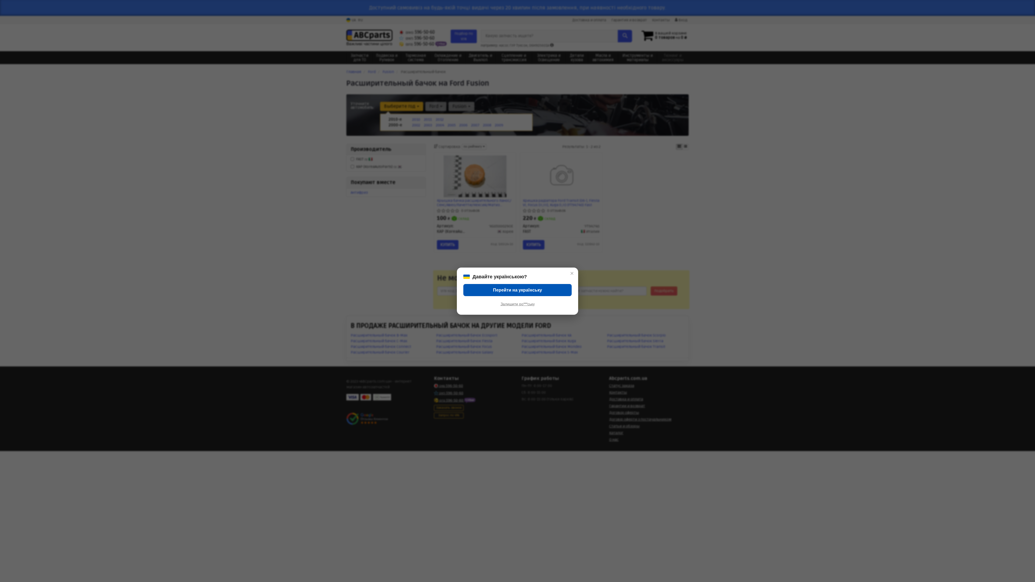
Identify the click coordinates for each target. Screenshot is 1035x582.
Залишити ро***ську (518, 304)
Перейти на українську (517, 290)
